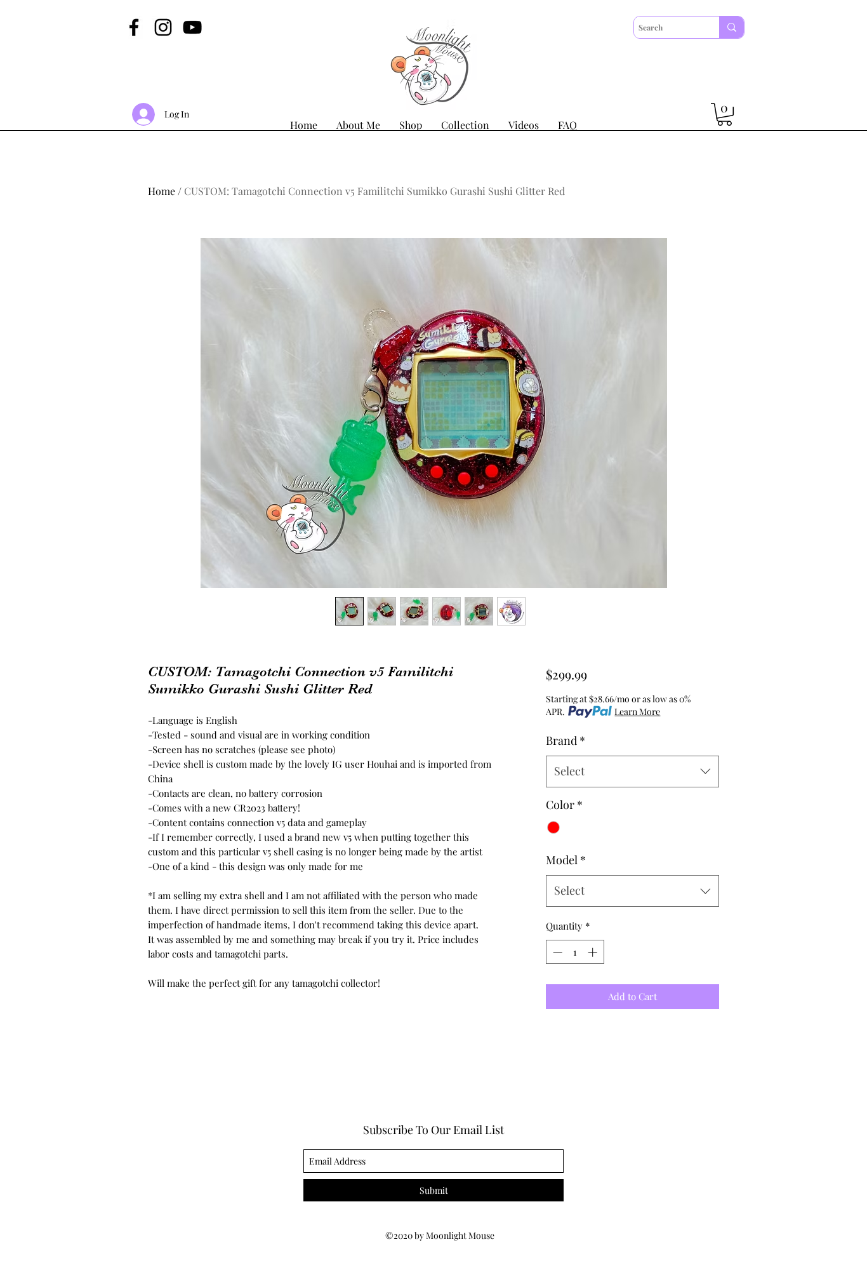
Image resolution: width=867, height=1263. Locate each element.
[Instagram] (163, 27)
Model (566, 859)
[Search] (731, 27)
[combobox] (632, 771)
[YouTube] (192, 27)
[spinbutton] (574, 952)
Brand (565, 740)
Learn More (637, 711)
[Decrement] (556, 952)
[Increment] (593, 952)
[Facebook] (133, 27)
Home (161, 190)
